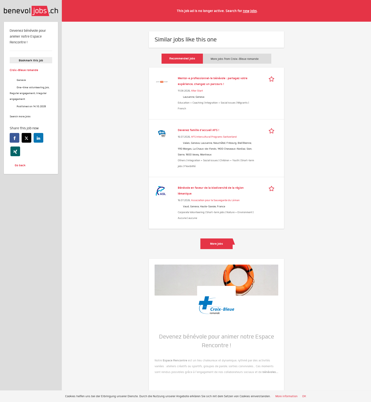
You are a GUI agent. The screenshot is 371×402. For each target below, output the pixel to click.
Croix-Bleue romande (24, 70)
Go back (20, 165)
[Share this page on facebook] (14, 138)
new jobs (250, 11)
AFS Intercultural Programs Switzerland (214, 136)
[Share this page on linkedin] (38, 138)
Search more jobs (20, 116)
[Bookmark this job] (272, 78)
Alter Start (197, 90)
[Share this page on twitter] (26, 138)
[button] (362, 11)
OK (304, 396)
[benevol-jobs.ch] (31, 11)
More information (286, 396)
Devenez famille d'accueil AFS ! (198, 130)
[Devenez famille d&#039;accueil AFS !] (161, 133)
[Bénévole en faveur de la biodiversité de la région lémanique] (161, 191)
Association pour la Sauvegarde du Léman (215, 200)
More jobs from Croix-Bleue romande (235, 59)
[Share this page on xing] (15, 151)
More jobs (216, 244)
